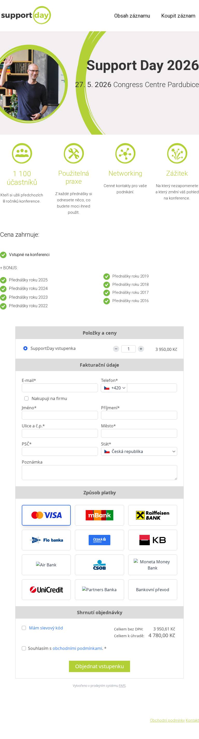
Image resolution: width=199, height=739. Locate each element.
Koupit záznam (178, 16)
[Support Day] (37, 15)
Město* (108, 426)
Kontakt (192, 720)
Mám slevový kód (46, 628)
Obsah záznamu (132, 16)
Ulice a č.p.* (33, 426)
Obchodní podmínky (167, 720)
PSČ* (27, 444)
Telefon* (109, 380)
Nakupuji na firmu (49, 398)
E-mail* (29, 380)
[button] (46, 515)
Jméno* (29, 408)
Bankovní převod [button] (152, 589)
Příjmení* (110, 408)
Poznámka (32, 462)
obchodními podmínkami (77, 648)
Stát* (106, 444)
